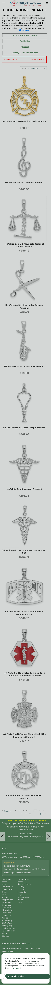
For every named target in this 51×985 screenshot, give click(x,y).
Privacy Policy (16, 968)
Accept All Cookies (16, 976)
